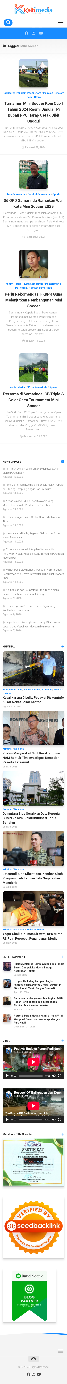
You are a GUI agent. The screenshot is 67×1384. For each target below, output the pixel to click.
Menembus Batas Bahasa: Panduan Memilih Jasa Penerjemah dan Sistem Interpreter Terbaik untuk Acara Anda (33, 573)
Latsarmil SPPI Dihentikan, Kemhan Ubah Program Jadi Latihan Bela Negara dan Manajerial (33, 878)
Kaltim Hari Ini (14, 283)
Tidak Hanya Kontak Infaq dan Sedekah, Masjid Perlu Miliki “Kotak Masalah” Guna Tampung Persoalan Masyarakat (33, 553)
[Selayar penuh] (59, 1076)
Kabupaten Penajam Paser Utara (22, 93)
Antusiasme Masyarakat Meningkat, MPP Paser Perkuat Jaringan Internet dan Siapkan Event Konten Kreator (38, 1002)
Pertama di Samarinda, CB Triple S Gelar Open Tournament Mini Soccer (33, 400)
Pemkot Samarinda (39, 194)
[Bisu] (54, 1076)
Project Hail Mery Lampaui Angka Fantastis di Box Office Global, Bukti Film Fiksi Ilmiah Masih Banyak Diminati (37, 985)
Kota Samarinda (16, 194)
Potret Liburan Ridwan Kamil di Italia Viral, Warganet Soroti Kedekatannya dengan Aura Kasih (38, 1019)
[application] (33, 1062)
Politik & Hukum (35, 929)
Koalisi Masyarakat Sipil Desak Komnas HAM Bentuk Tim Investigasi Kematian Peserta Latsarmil (32, 757)
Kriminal (47, 689)
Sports (57, 194)
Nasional (19, 748)
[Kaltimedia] (26, 33)
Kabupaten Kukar (12, 689)
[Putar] (7, 1076)
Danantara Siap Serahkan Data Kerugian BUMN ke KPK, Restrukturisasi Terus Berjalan (32, 818)
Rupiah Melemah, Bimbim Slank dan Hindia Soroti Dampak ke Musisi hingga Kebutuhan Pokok (39, 967)
